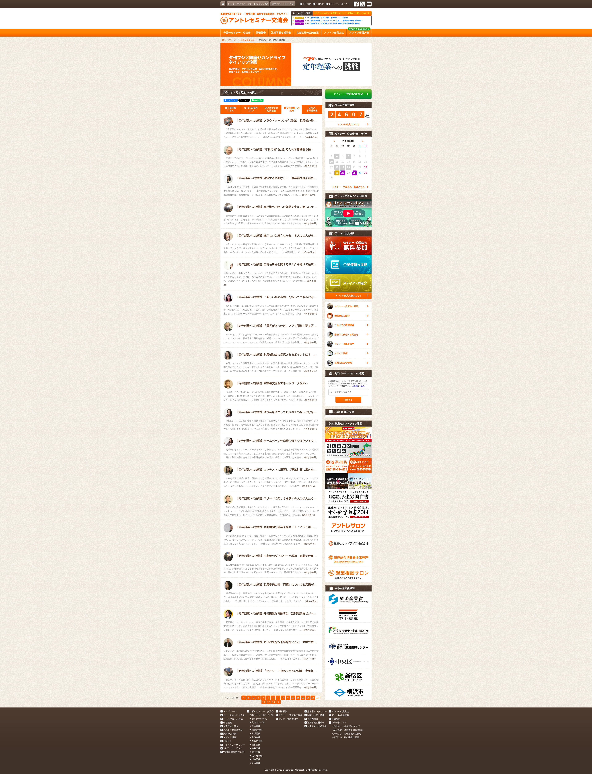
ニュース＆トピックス (234, 715)
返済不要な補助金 (316, 722)
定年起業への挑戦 (292, 109)
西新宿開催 (257, 741)
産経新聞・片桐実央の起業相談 (348, 730)
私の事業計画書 (312, 109)
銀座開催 (256, 726)
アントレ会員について (348, 124)
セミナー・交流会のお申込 (348, 94)
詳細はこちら (359, 386)
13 (307, 697)
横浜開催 (256, 752)
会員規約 (336, 719)
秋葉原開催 (257, 730)
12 (303, 697)
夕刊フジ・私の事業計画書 (346, 737)
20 (348, 167)
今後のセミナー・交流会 (262, 711)
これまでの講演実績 (344, 325)
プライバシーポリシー (339, 4)
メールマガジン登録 (233, 719)
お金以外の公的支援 (317, 726)
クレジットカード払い (232, 748)
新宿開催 (256, 737)
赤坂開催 (256, 733)
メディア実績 (341, 353)
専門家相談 (312, 719)
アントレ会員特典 (340, 715)
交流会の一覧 (258, 722)
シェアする (231, 100)
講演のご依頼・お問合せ (346, 334)
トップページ (229, 711)
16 (263, 702)
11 (298, 697)
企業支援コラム (231, 109)
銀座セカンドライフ (282, 4)
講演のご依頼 (229, 733)
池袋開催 (256, 748)
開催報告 (283, 711)
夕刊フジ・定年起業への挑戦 (347, 733)
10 (293, 697)
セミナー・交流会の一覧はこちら (348, 187)
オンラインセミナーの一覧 (262, 715)
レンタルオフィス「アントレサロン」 (246, 4)
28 (354, 173)
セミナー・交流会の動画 (346, 306)
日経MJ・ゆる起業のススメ (346, 726)
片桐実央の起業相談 (272, 109)
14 (312, 697)
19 (342, 167)
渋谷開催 (256, 744)
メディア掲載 (229, 737)
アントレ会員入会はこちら (348, 295)
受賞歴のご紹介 (342, 315)
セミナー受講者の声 (344, 344)
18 (273, 702)
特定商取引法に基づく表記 (234, 752)
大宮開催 (256, 763)
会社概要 (306, 4)
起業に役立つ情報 (343, 362)
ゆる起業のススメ (252, 109)
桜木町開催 (257, 755)
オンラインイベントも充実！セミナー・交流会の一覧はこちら (340, 13)
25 (337, 173)
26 (342, 173)
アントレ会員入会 (340, 711)
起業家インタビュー (317, 711)
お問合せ (319, 4)
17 (268, 702)
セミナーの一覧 (259, 718)
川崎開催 (256, 759)
